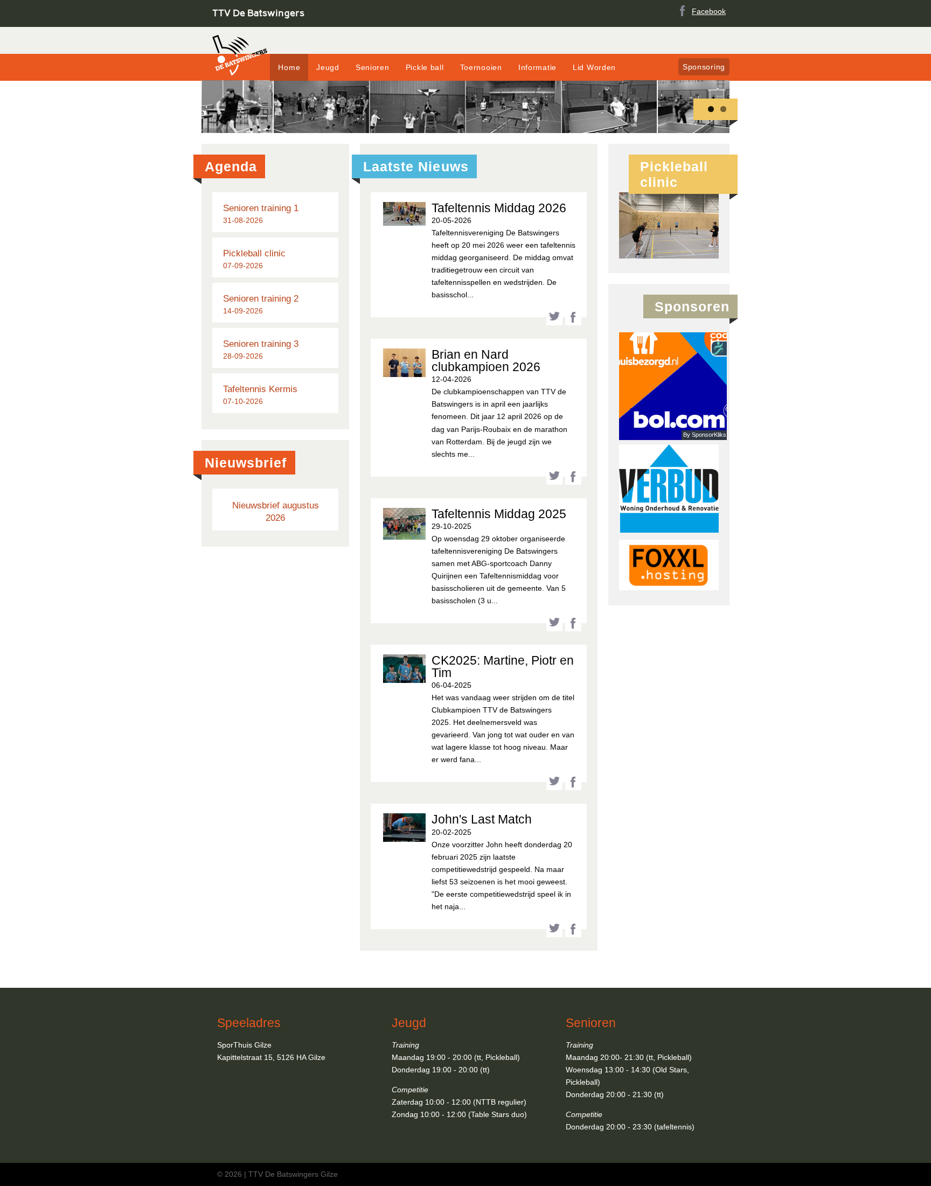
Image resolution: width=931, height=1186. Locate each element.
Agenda (231, 166)
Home (289, 67)
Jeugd (327, 67)
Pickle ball (425, 67)
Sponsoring (704, 66)
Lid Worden (594, 67)
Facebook (709, 11)
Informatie (537, 67)
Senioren (373, 67)
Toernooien (481, 67)
